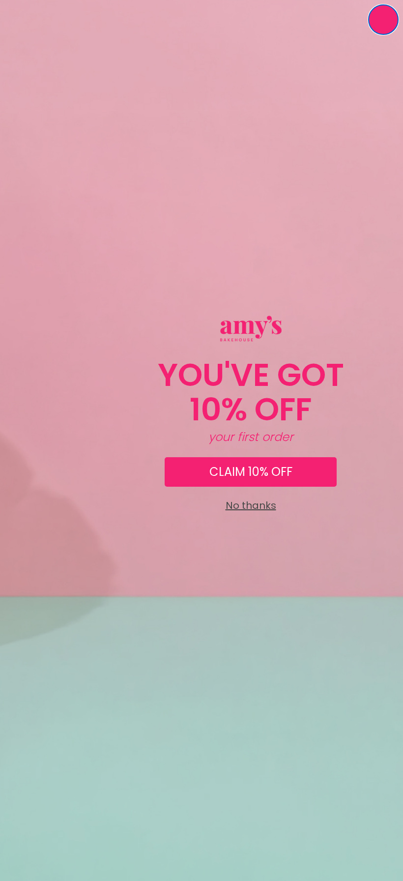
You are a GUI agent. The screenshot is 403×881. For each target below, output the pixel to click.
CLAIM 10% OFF (250, 472)
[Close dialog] (383, 19)
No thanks (251, 505)
